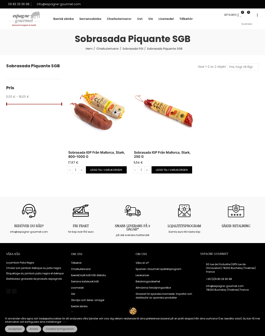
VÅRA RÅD (13, 254)
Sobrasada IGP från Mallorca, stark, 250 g (162, 154)
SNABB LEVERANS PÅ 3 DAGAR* (132, 227)
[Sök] (253, 15)
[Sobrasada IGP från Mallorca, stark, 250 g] (163, 111)
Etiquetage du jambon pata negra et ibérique (35, 273)
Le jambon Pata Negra (20, 262)
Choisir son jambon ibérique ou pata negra (33, 268)
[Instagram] (14, 291)
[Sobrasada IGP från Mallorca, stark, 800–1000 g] (98, 111)
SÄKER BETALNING (236, 226)
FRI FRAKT (81, 226)
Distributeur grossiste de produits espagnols (34, 279)
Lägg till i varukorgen (106, 170)
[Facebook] (8, 291)
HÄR (64, 322)
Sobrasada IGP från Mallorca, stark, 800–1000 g (96, 154)
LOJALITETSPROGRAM (184, 226)
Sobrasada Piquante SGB (33, 66)
